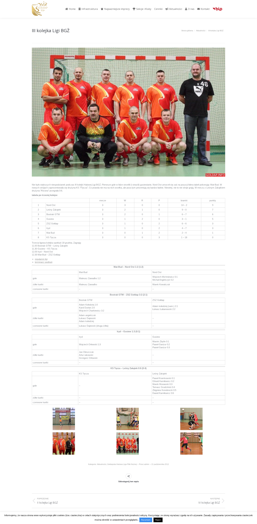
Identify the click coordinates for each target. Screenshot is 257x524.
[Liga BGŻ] (64, 419)
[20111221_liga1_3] (127, 443)
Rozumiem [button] (145, 520)
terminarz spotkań (43, 262)
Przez (144, 464)
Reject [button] (158, 520)
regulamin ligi (41, 259)
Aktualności (101, 464)
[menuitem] (70, 9)
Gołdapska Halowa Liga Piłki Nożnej (122, 464)
